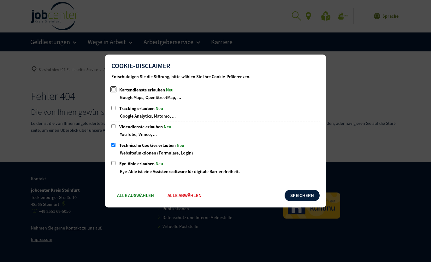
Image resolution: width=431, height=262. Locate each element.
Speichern (302, 195)
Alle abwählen (185, 195)
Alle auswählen (135, 195)
